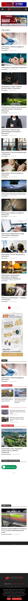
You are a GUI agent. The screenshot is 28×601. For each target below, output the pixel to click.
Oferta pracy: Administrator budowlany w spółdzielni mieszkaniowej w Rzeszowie (11, 277)
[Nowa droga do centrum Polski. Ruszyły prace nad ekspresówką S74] (7, 392)
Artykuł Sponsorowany (6, 454)
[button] (2, 9)
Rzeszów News (4, 50)
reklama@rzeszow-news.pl (17, 584)
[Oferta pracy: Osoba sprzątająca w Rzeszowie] (14, 39)
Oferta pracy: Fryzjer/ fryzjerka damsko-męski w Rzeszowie (11, 87)
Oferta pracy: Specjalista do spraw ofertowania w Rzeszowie (12, 234)
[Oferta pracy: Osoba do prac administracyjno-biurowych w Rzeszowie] (14, 122)
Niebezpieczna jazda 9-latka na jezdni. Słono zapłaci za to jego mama (17, 419)
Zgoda (8, 598)
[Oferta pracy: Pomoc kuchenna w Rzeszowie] (14, 165)
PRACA (4, 360)
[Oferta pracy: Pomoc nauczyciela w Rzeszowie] (14, 246)
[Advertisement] (14, 488)
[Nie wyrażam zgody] (26, 594)
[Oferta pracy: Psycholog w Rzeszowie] (14, 59)
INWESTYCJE (6, 505)
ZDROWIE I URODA (7, 425)
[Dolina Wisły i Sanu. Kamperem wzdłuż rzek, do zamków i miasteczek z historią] (14, 438)
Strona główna (4, 27)
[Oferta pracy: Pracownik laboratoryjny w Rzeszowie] (14, 144)
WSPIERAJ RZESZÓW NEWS (10, 461)
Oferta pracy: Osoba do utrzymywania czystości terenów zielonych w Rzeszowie (13, 109)
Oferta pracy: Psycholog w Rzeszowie (13, 67)
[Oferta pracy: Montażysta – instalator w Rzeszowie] (14, 290)
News (3, 44)
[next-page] (18, 308)
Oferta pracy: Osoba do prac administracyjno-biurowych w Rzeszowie (11, 131)
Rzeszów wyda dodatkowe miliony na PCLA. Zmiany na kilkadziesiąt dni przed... (13, 530)
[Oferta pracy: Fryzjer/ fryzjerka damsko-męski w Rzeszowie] (14, 78)
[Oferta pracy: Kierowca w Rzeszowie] (14, 186)
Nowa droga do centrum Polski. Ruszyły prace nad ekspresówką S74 (7, 399)
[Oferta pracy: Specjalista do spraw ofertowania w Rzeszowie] (14, 226)
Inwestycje (4, 526)
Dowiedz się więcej (16, 598)
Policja (5, 406)
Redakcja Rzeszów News (6, 534)
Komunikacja (6, 385)
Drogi (3, 396)
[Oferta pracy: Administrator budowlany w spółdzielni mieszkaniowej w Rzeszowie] (14, 267)
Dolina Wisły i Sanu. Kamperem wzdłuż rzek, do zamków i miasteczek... (11, 450)
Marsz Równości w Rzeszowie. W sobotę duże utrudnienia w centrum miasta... (18, 412)
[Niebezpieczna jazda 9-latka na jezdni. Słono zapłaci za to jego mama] (5, 419)
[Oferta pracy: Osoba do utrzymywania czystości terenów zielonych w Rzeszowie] (14, 99)
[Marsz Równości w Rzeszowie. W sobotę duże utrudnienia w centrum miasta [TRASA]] (5, 412)
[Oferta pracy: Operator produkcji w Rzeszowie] (14, 205)
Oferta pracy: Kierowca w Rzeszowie (13, 194)
